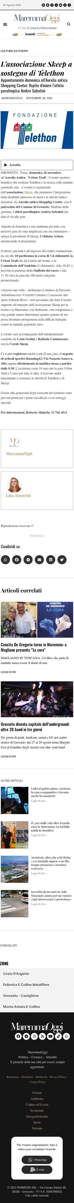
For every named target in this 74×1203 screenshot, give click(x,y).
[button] (5, 24)
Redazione (13, 1077)
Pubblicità (41, 1077)
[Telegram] (47, 5)
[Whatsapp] (69, 5)
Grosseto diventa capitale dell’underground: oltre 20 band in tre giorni (35, 726)
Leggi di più (8, 672)
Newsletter (27, 1077)
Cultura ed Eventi (14, 51)
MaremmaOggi (19, 453)
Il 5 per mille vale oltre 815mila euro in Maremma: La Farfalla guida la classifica (50, 826)
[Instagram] (52, 5)
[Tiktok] (65, 5)
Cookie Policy (38, 1082)
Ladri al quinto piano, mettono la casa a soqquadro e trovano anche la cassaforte (51, 792)
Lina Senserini (18, 495)
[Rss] (56, 5)
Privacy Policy (58, 1077)
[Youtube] (60, 5)
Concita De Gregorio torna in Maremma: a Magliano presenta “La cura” (34, 647)
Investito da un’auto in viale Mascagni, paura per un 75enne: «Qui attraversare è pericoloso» (51, 895)
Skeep (28, 192)
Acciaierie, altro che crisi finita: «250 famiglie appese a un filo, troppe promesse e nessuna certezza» (51, 863)
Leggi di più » (39, 800)
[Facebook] (43, 5)
